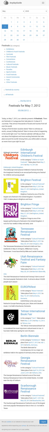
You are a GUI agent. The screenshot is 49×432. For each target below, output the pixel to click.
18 (30, 31)
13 (44, 26)
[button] (43, 3)
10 (24, 26)
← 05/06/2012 (24, 101)
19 (37, 31)
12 (37, 26)
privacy (24, 425)
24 (24, 35)
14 (5, 31)
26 (37, 35)
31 (24, 40)
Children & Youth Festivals (15, 52)
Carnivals (9, 54)
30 (18, 40)
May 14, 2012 (31, 165)
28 (5, 40)
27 (44, 35)
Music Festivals (11, 67)
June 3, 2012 (25, 373)
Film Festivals (11, 57)
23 (18, 35)
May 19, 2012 (25, 296)
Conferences (10, 62)
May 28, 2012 (25, 244)
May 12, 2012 (40, 321)
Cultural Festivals (12, 64)
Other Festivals (11, 82)
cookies (8, 422)
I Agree (43, 422)
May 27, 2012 (25, 189)
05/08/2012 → (24, 110)
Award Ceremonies (13, 77)
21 (5, 35)
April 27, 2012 (33, 342)
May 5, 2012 (37, 186)
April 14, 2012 (38, 370)
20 (44, 31)
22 (11, 35)
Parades (9, 69)
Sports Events (11, 72)
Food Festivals (11, 74)
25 (30, 35)
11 (30, 26)
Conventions (10, 59)
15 (11, 31)
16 (18, 31)
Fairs (8, 80)
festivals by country (12, 90)
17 (24, 31)
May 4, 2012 (37, 269)
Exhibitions (10, 49)
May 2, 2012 (28, 321)
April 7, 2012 (37, 398)
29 (11, 40)
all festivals (9, 94)
